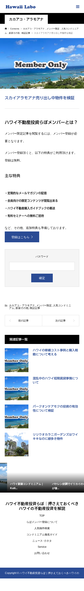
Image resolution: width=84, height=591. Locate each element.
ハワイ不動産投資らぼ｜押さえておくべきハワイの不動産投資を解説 (42, 506)
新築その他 (22, 308)
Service (42, 546)
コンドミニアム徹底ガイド (42, 534)
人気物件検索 (42, 528)
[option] (21, 478)
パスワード (42, 256)
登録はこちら (20, 237)
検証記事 (35, 308)
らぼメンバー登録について (42, 522)
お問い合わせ (42, 553)
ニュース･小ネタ (42, 540)
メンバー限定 (44, 305)
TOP (42, 515)
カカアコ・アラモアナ (26, 19)
